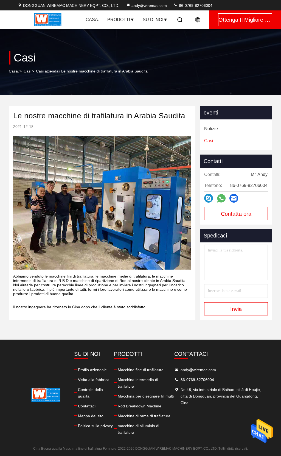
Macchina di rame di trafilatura (144, 416)
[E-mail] (233, 198)
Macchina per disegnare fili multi (146, 396)
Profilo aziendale (92, 370)
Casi (27, 71)
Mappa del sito (90, 416)
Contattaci (86, 406)
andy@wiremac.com (149, 5)
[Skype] (208, 198)
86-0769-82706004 (195, 5)
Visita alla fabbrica (93, 379)
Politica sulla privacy (95, 426)
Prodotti (118, 19)
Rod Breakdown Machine (139, 406)
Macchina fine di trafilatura (141, 370)
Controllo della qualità (90, 392)
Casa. (92, 19)
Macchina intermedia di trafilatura (138, 382)
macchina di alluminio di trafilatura (138, 429)
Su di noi (153, 19)
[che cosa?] (221, 198)
